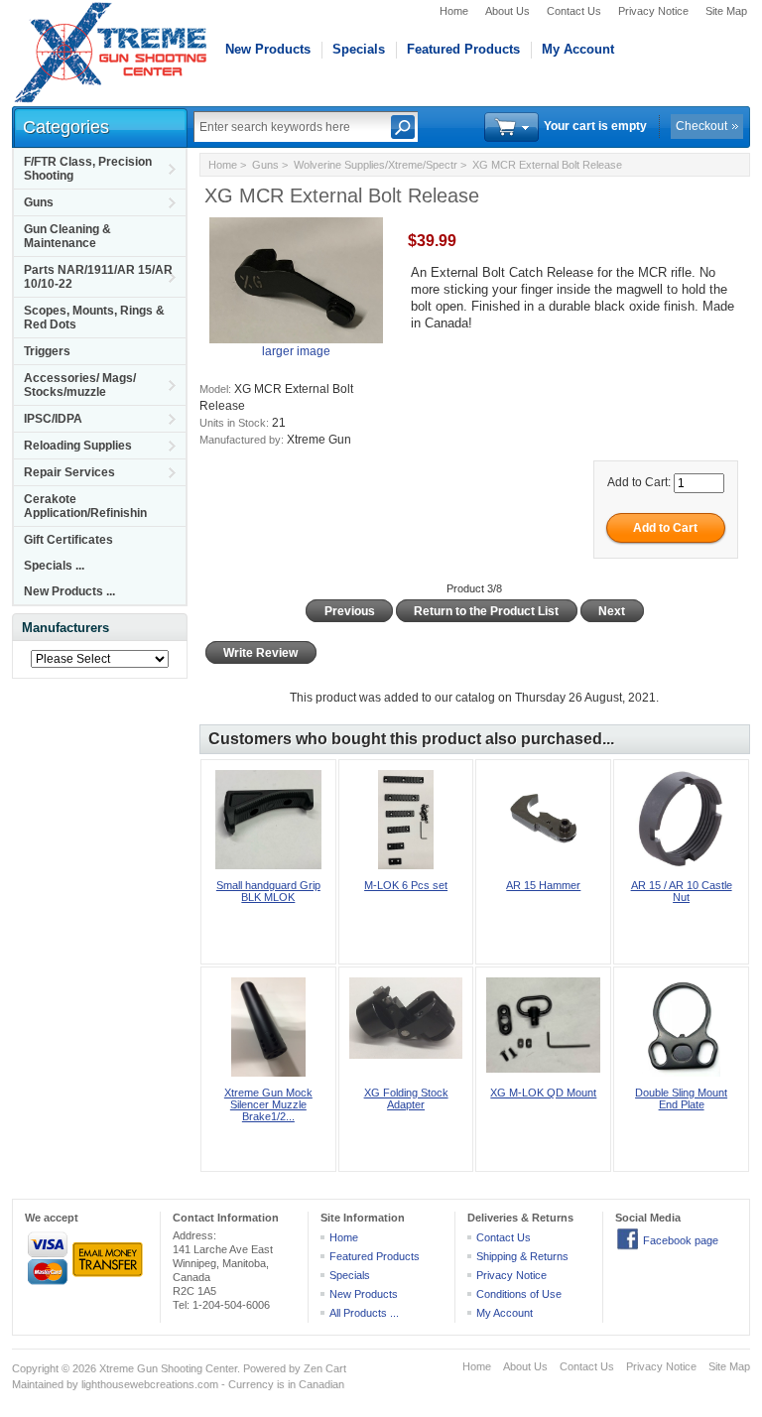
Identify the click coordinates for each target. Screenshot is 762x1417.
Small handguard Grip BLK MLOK (268, 891)
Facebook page (680, 1240)
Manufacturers (65, 627)
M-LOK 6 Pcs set (405, 885)
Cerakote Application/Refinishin (85, 506)
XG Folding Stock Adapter (406, 1098)
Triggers (47, 351)
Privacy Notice (653, 11)
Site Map (726, 11)
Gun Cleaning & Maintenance (67, 236)
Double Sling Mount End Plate (681, 1098)
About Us (507, 11)
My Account (578, 49)
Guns (39, 202)
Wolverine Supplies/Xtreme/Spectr (375, 165)
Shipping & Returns (522, 1256)
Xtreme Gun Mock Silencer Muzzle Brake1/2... (268, 1104)
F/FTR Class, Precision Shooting (88, 169)
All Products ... (364, 1313)
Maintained (38, 1384)
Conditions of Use (519, 1294)
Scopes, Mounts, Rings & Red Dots (94, 317)
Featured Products (463, 49)
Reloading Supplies (78, 445)
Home (454, 11)
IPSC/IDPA (53, 419)
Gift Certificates (68, 540)
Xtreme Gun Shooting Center (168, 1368)
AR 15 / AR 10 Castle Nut (681, 891)
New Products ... (69, 591)
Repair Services (69, 472)
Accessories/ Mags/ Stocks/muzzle (80, 385)
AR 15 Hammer (543, 885)
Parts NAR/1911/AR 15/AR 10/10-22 (98, 277)
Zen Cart (325, 1368)
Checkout (701, 126)
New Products (268, 49)
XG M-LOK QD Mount (543, 1092)
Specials (358, 49)
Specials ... (54, 566)
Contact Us (574, 11)
